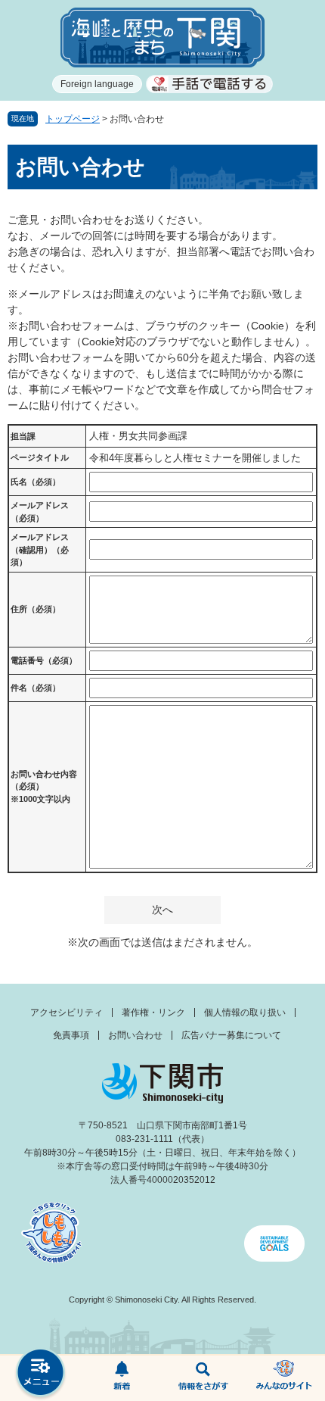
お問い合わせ (135, 1035)
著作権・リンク (153, 1012)
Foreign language (97, 84)
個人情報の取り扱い (245, 1012)
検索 (203, 1378)
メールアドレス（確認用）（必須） (40, 549)
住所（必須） (35, 608)
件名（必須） (35, 687)
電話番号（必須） (44, 660)
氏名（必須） (35, 481)
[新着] (122, 1378)
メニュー (41, 1374)
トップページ (72, 119)
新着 (122, 1378)
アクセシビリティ (66, 1012)
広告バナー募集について (231, 1035)
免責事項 (71, 1035)
